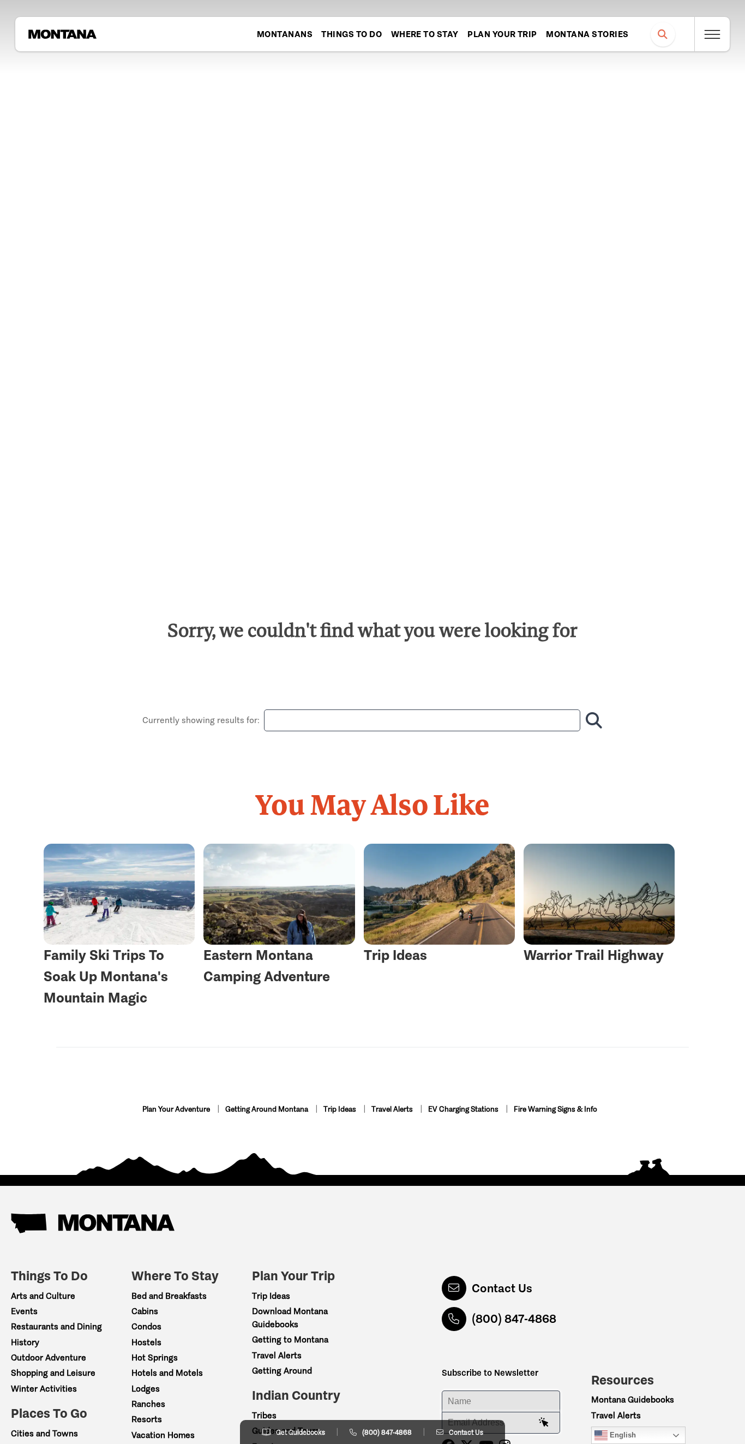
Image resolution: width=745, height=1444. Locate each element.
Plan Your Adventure (177, 1109)
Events (24, 1311)
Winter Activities (44, 1388)
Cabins (144, 1311)
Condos (146, 1326)
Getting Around (282, 1370)
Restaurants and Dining (56, 1326)
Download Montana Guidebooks (290, 1317)
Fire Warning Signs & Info (555, 1109)
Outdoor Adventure (48, 1357)
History (25, 1342)
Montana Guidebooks (632, 1399)
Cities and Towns (44, 1433)
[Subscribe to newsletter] (543, 1422)
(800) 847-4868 (514, 1318)
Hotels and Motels (167, 1373)
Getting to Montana (290, 1339)
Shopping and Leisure (53, 1373)
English (622, 1435)
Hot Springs (154, 1357)
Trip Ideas (340, 1109)
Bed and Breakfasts (169, 1296)
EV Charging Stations (464, 1109)
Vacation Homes (163, 1435)
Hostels (146, 1342)
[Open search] (663, 34)
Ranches (148, 1404)
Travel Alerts (392, 1109)
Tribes (264, 1415)
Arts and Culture (43, 1296)
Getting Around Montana (267, 1109)
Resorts (146, 1419)
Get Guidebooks (300, 1432)
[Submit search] (591, 720)
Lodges (145, 1388)
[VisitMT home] (62, 34)
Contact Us (502, 1288)
